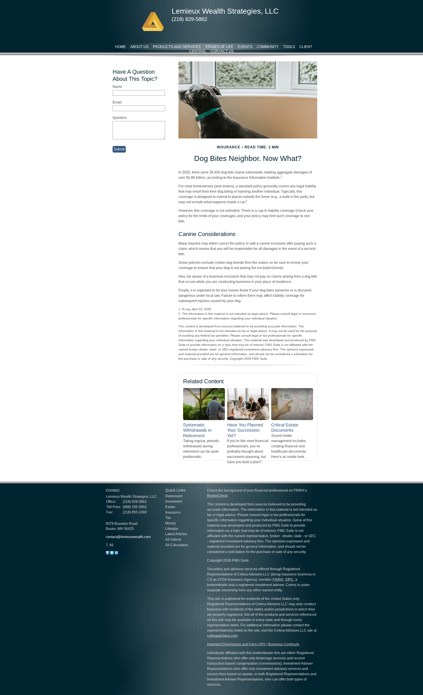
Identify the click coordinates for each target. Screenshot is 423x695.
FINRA (278, 579)
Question (120, 118)
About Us (139, 47)
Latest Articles (176, 534)
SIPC (289, 579)
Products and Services (177, 47)
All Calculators (176, 545)
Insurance (173, 512)
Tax (168, 518)
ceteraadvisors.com (222, 636)
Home (120, 47)
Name (117, 86)
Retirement (173, 496)
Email (117, 102)
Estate (170, 507)
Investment (173, 501)
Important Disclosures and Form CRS (236, 644)
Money (170, 523)
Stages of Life (219, 47)
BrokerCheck (217, 496)
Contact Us (222, 51)
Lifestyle (171, 529)
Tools (289, 47)
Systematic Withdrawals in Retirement (197, 430)
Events (245, 47)
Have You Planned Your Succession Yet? (245, 430)
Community (268, 47)
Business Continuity (283, 644)
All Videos (173, 539)
